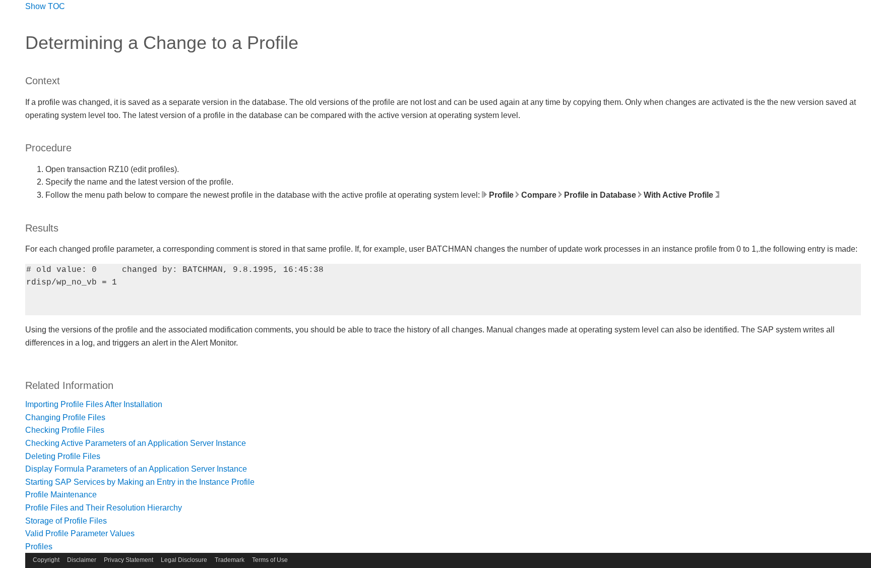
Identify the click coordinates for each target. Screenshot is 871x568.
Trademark (229, 559)
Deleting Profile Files (62, 456)
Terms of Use (270, 559)
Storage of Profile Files (66, 521)
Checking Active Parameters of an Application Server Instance (135, 443)
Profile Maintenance (61, 494)
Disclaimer (81, 559)
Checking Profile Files (64, 430)
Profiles (38, 546)
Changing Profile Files (65, 417)
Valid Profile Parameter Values (80, 533)
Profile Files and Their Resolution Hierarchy (103, 507)
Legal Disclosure (184, 559)
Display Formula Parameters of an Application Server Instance (136, 469)
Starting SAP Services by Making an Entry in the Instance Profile (140, 482)
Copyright (46, 559)
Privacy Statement (128, 559)
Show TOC (45, 6)
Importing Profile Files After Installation (93, 404)
